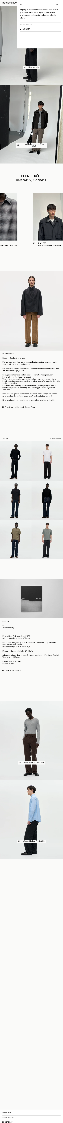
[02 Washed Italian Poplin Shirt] (31, 857)
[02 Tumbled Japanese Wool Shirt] (31, 162)
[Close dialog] (57, 4)
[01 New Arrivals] (31, 84)
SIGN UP (26, 29)
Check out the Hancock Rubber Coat (20, 407)
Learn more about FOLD (14, 671)
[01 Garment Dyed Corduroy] (31, 779)
